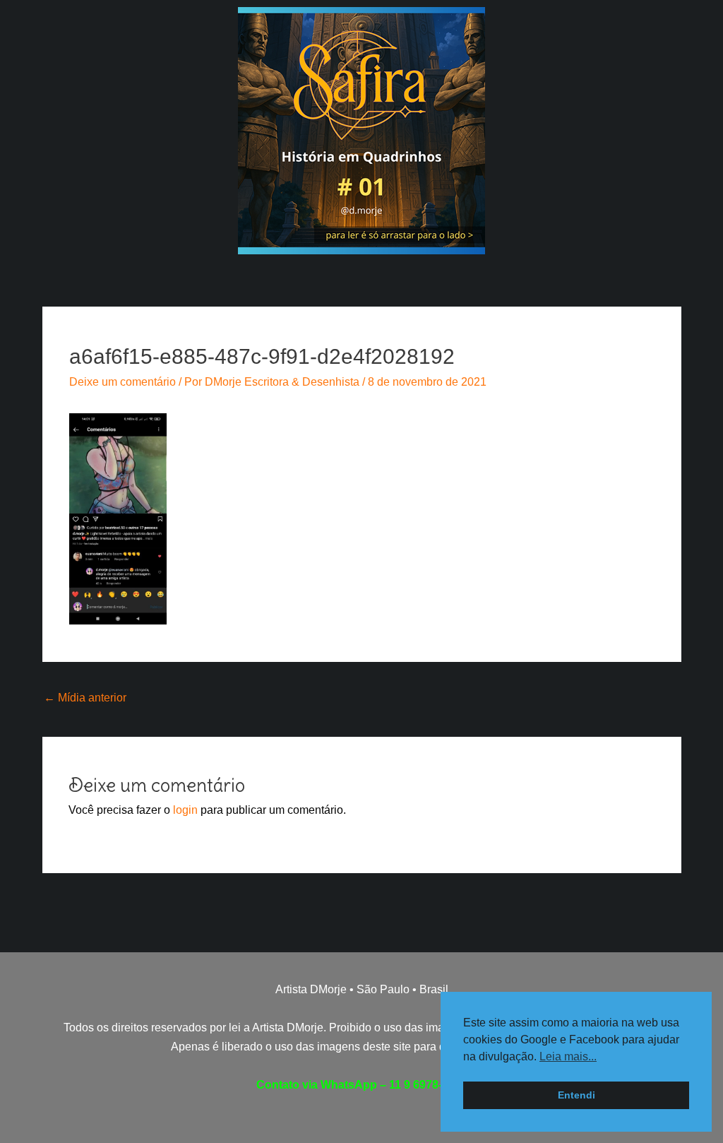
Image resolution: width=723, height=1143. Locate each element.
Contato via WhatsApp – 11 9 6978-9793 (361, 1085)
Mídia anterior (85, 698)
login (185, 810)
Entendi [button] (576, 1095)
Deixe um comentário (122, 382)
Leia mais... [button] (568, 1056)
